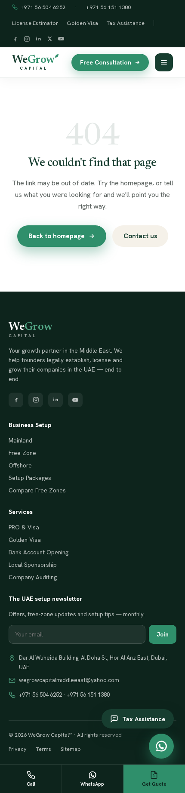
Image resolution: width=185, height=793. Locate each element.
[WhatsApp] (161, 746)
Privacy (18, 749)
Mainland (20, 440)
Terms (43, 749)
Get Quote (154, 784)
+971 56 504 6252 (43, 7)
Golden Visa (82, 23)
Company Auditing (33, 577)
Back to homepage (56, 236)
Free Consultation (105, 62)
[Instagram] (27, 40)
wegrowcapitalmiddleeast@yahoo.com (69, 680)
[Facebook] (15, 40)
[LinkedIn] (38, 40)
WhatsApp (92, 784)
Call (31, 784)
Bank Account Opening (38, 552)
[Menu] (164, 62)
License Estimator (35, 23)
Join (163, 634)
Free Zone (22, 453)
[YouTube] (61, 39)
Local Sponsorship (33, 565)
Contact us (140, 236)
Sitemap (71, 749)
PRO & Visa (24, 527)
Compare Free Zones (37, 490)
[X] (49, 39)
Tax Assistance (126, 23)
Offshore (20, 465)
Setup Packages (30, 478)
